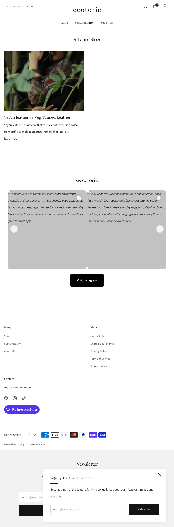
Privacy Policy (98, 351)
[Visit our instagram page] (14, 398)
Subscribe (144, 509)
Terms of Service (100, 359)
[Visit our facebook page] (5, 398)
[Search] (145, 6)
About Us (107, 22)
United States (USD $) (17, 6)
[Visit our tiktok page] (23, 398)
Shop (64, 22)
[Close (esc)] (160, 475)
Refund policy (98, 366)
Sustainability (84, 22)
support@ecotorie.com (18, 387)
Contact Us (97, 336)
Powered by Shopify (14, 444)
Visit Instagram (87, 280)
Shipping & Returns (102, 344)
